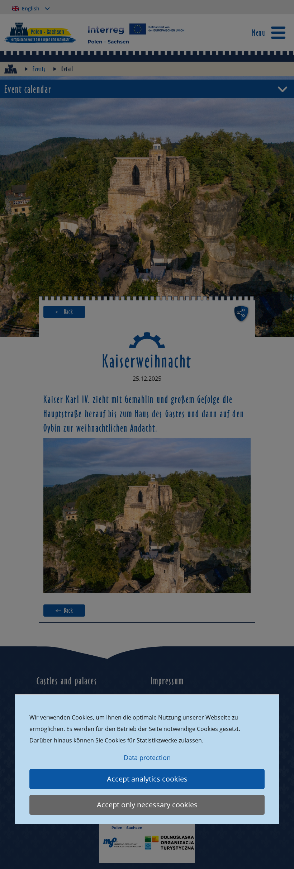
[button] (147, 89)
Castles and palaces (67, 680)
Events (39, 69)
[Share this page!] (242, 313)
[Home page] (10, 69)
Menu (258, 32)
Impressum (167, 680)
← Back (64, 312)
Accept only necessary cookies (147, 804)
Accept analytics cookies (147, 779)
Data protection (147, 757)
